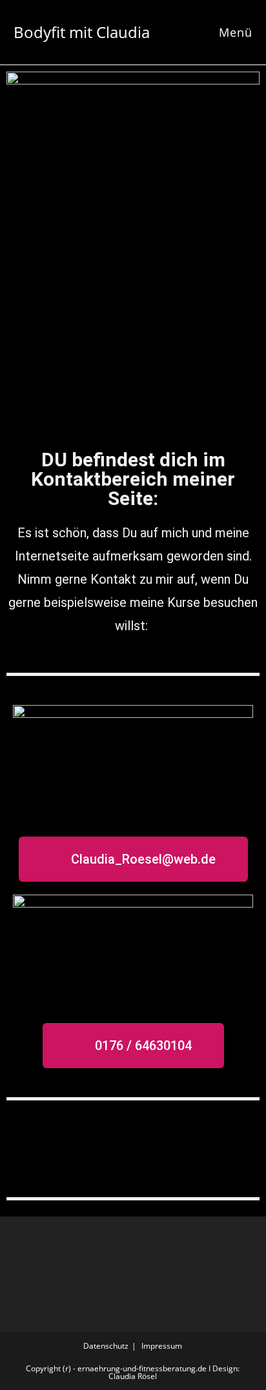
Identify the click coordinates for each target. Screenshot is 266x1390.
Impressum (161, 1345)
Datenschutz (105, 1345)
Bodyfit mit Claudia (82, 32)
